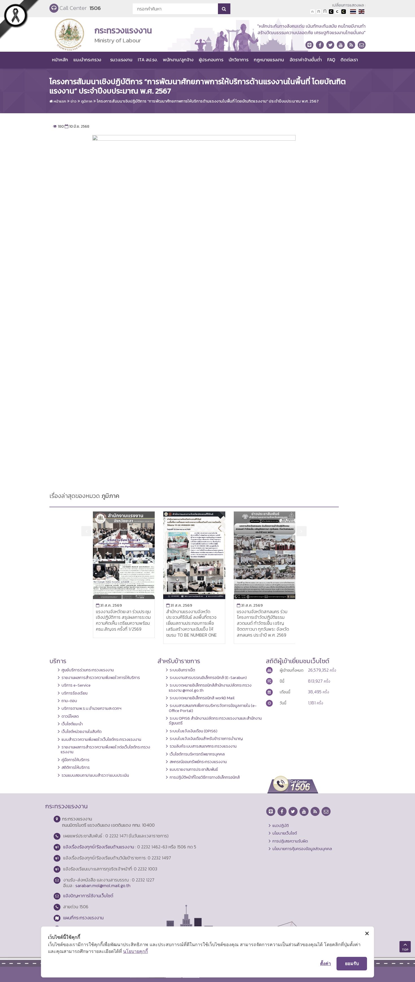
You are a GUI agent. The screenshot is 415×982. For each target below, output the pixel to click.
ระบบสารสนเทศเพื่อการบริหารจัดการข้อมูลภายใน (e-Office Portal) (213, 707)
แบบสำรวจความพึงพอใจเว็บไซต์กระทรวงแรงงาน (101, 739)
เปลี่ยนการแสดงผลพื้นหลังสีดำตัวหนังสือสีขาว (331, 11)
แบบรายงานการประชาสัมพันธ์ (194, 769)
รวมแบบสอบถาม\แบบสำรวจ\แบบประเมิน (95, 775)
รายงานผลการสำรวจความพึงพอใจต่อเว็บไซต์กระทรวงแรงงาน (105, 749)
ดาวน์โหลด (70, 716)
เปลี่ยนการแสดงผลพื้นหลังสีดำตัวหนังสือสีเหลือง (343, 11)
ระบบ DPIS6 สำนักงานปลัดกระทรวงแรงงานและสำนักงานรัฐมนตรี (215, 720)
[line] (309, 45)
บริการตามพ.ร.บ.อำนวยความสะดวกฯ (91, 708)
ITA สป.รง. (148, 59)
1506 (95, 8)
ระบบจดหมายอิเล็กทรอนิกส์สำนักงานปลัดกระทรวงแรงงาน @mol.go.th (210, 687)
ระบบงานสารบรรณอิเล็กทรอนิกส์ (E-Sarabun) (208, 677)
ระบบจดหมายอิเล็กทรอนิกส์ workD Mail (202, 698)
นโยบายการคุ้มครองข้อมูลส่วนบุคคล (302, 849)
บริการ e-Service (76, 685)
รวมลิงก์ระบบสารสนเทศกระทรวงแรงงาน (203, 746)
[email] (362, 45)
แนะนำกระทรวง (87, 59)
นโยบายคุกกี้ (135, 951)
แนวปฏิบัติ (280, 825)
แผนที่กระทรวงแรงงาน (83, 917)
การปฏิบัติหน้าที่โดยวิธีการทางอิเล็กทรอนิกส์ (205, 777)
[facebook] (320, 45)
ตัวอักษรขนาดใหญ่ (325, 11)
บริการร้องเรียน (75, 693)
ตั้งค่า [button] (325, 963)
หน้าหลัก (60, 59)
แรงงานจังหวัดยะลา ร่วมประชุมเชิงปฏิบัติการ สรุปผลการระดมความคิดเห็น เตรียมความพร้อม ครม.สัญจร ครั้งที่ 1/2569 (123, 620)
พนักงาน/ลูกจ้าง (178, 59)
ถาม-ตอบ (69, 701)
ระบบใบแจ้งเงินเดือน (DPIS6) (193, 731)
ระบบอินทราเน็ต (182, 670)
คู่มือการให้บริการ (75, 760)
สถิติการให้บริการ (76, 767)
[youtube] (341, 45)
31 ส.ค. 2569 (109, 605)
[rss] (351, 45)
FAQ (331, 59)
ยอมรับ (352, 963)
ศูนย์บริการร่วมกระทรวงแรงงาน (88, 670)
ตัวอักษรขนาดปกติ (312, 11)
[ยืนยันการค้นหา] (224, 8)
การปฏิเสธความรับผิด (290, 841)
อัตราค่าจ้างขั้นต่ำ (306, 59)
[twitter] (330, 45)
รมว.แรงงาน (121, 59)
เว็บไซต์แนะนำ (72, 724)
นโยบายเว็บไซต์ (284, 833)
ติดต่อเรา (349, 59)
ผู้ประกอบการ (211, 59)
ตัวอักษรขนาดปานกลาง (318, 11)
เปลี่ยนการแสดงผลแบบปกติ (337, 11)
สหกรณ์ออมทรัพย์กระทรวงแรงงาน (198, 762)
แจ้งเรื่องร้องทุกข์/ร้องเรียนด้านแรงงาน (98, 846)
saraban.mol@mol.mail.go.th (102, 885)
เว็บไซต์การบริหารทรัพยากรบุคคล (197, 754)
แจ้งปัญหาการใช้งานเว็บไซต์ (88, 895)
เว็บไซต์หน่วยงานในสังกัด (82, 731)
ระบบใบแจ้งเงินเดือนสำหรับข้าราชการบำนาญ (206, 738)
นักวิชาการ (238, 59)
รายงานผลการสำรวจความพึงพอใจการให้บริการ (101, 677)
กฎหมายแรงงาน (269, 59)
